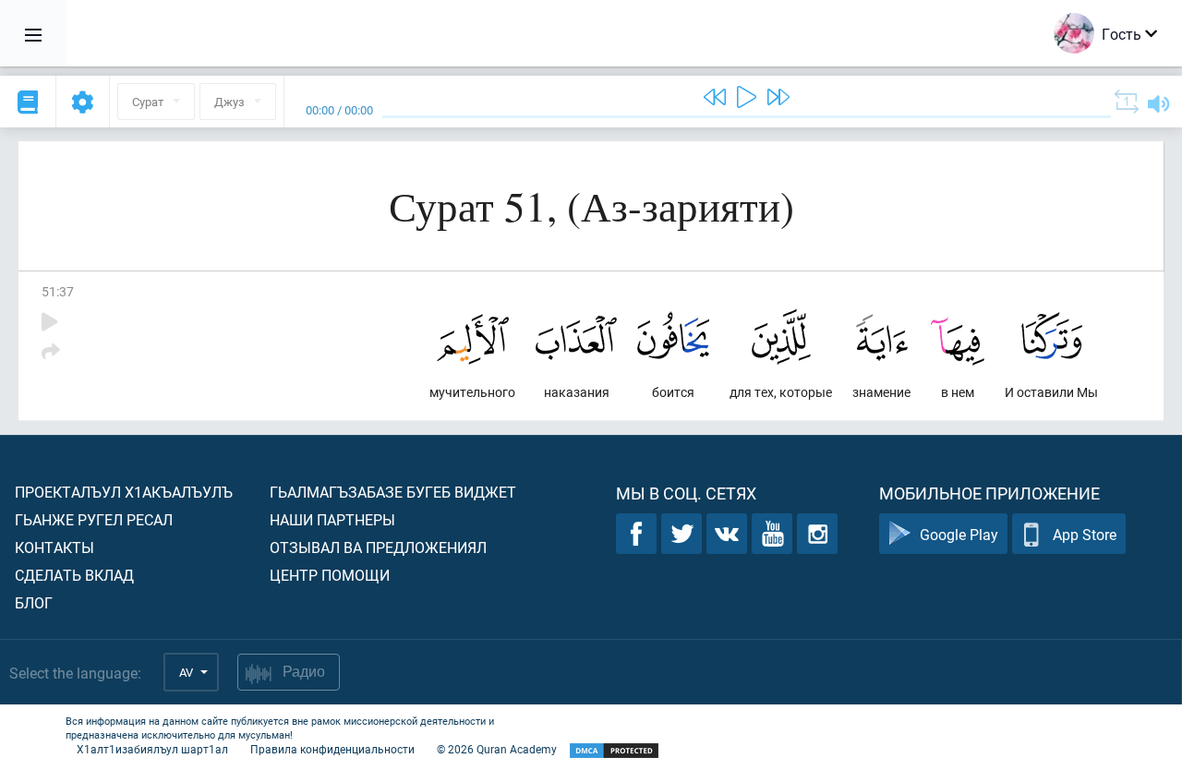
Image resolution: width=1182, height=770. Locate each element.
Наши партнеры (332, 519)
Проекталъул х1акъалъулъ (124, 491)
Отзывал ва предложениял (378, 547)
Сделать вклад (74, 574)
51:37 (58, 291)
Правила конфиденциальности (332, 748)
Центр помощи (330, 574)
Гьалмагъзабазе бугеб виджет (393, 491)
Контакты (54, 547)
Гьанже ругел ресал (94, 519)
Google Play (959, 534)
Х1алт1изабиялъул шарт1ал (152, 748)
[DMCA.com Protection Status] (614, 751)
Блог (34, 602)
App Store (1084, 534)
